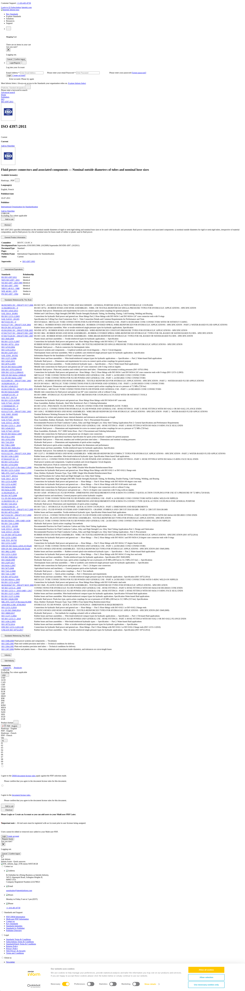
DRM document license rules (24, 776)
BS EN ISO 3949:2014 (10, 448)
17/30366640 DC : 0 (9, 406)
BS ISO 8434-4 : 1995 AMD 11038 (15, 521)
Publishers (5, 97)
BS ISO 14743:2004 (9, 465)
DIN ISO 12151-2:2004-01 (12, 372)
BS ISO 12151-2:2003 (10, 316)
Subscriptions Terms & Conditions (20, 942)
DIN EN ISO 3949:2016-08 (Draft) (15, 549)
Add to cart (9, 219)
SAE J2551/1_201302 (10, 529)
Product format (7, 723)
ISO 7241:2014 (7, 442)
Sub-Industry (9, 661)
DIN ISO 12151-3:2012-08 (12, 627)
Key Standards (12, 924)
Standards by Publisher (15, 928)
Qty (2, 738)
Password (99, 73)
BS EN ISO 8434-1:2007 (11, 434)
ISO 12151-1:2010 (9, 554)
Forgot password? (139, 73)
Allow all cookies (206, 970)
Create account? (19, 75)
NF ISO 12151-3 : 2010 (11, 619)
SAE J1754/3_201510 (10, 431)
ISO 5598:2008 (7, 641)
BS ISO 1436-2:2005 (10, 456)
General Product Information (14, 237)
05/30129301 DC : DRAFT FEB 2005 (17, 330)
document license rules (21, 795)
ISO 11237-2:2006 (8, 358)
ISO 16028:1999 (8, 560)
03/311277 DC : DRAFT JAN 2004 (16, 325)
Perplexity (17, 668)
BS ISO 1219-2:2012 (10, 462)
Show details (150, 984)
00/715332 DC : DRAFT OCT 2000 (16, 515)
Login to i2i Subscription (11, 7)
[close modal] (8, 50)
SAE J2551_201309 (9, 526)
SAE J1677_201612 (9, 476)
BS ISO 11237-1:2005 (10, 593)
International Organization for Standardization (19, 207)
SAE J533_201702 (9, 540)
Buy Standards (12, 14)
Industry (7, 655)
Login (9, 75)
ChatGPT (7, 668)
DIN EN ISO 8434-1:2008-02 (13, 375)
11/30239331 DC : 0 (9, 501)
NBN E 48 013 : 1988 (10, 288)
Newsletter (10, 962)
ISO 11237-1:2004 (8, 616)
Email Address (36, 73)
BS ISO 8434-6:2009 (10, 392)
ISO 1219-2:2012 (8, 350)
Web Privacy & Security (16, 951)
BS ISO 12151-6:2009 (10, 400)
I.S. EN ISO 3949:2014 (11, 610)
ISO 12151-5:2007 (9, 543)
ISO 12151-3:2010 (9, 607)
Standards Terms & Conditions (18, 939)
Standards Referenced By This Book (18, 300)
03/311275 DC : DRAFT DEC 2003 (16, 411)
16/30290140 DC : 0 (9, 383)
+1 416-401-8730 (24, 3)
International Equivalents (13, 269)
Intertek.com (27, 7)
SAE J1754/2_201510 (10, 403)
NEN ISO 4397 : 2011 (10, 280)
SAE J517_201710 (9, 397)
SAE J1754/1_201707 (10, 420)
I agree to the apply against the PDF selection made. (34, 776)
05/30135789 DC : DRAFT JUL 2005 (17, 389)
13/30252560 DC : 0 (9, 507)
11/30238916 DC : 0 (9, 308)
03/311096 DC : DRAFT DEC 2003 (16, 381)
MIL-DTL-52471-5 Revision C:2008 (16, 467)
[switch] (90, 984)
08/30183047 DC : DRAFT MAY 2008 (17, 585)
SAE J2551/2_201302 (10, 423)
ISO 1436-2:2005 (8, 621)
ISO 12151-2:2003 (9, 537)
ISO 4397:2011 (7, 102)
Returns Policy (12, 946)
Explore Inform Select (77, 83)
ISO (2, 99)
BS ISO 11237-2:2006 (10, 596)
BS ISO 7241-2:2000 (10, 523)
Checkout (8, 810)
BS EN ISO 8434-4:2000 (11, 367)
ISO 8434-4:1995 (8, 490)
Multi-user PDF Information (17, 919)
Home (3, 95)
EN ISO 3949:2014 (9, 557)
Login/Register (14, 63)
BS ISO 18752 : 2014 (10, 344)
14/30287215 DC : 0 (9, 395)
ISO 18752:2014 (8, 624)
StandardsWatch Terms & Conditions (21, 944)
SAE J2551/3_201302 (10, 532)
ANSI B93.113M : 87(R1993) (13, 605)
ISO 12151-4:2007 (9, 484)
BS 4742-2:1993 (8, 437)
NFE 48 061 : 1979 (9, 291)
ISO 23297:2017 (8, 563)
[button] (5, 675)
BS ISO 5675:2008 (9, 495)
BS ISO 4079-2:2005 (10, 512)
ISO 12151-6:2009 (9, 481)
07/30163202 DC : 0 (9, 409)
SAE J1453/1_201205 (10, 319)
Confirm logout (19, 59)
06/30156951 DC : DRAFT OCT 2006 (17, 305)
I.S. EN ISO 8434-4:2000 (11, 498)
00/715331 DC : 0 (8, 322)
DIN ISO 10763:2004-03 (11, 369)
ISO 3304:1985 (7, 646)
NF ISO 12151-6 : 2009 (11, 588)
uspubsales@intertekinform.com (19, 890)
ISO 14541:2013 (8, 361)
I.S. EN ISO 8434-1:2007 (11, 378)
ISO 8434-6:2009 (8, 487)
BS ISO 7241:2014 (9, 504)
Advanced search (8, 92)
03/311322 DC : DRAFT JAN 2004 (16, 453)
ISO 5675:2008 (7, 568)
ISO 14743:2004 (8, 347)
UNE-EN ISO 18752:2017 (12, 630)
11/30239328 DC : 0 (9, 493)
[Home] (10, 10)
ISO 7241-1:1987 (8, 574)
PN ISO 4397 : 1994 (9, 294)
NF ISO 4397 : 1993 (9, 286)
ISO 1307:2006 (7, 649)
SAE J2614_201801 (9, 313)
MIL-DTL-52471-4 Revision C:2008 (16, 473)
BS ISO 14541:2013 (9, 311)
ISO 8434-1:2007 (8, 565)
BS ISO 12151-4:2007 (10, 582)
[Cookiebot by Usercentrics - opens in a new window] (34, 986)
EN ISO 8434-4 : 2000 (10, 579)
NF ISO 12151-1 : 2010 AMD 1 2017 (16, 591)
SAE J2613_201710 (9, 479)
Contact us (10, 921)
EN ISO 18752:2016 (9, 577)
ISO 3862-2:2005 (8, 551)
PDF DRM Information (15, 917)
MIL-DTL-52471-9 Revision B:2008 (16, 602)
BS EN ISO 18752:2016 (11, 327)
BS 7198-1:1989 (8, 445)
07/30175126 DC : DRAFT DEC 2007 (17, 336)
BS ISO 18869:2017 (9, 451)
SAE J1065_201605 (9, 414)
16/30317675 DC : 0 (9, 518)
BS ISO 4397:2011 (9, 277)
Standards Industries (14, 926)
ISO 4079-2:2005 (8, 364)
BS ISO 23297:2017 (9, 353)
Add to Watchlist (8, 146)
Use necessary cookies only (206, 985)
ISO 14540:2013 (8, 428)
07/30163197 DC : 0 (9, 459)
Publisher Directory (14, 930)
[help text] (17, 180)
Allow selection (206, 977)
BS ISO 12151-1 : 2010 (11, 425)
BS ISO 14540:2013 (9, 386)
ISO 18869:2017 (8, 613)
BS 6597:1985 (7, 417)
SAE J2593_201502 (9, 355)
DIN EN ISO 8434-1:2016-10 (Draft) (16, 546)
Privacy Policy (12, 948)
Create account (13, 836)
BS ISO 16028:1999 (9, 599)
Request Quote (7, 839)
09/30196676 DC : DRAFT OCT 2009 (17, 509)
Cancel (9, 59)
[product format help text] (16, 722)
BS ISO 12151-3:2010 (10, 470)
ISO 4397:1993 (28, 261)
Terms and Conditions (15, 953)
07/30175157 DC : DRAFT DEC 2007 (17, 333)
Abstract (7, 225)
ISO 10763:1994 (8, 439)
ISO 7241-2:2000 (8, 571)
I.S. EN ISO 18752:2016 (11, 535)
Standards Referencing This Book (16, 636)
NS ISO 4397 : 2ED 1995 (11, 283)
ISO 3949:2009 (7, 339)
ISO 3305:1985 (7, 644)
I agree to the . (16, 795)
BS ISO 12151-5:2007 (10, 341)
